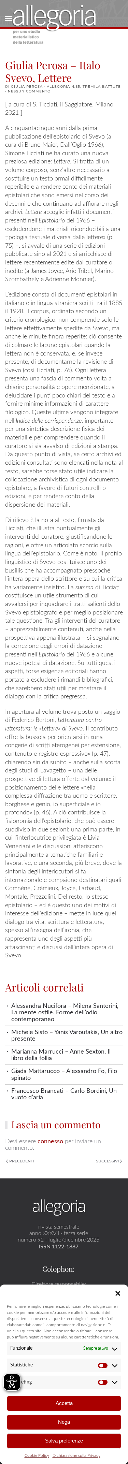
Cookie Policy (37, 1455)
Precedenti (21, 1161)
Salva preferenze (64, 1441)
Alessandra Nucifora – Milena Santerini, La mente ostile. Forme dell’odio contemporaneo (64, 1012)
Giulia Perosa (27, 86)
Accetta (64, 1403)
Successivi (107, 1161)
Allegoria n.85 (63, 86)
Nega (64, 1422)
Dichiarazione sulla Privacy (76, 1455)
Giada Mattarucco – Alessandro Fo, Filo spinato (64, 1074)
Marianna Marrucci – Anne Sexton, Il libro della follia (61, 1055)
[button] (117, 1293)
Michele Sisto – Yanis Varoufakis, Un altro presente (67, 1035)
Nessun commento (29, 91)
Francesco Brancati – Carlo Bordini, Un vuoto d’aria (64, 1094)
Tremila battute (102, 86)
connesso (50, 1141)
